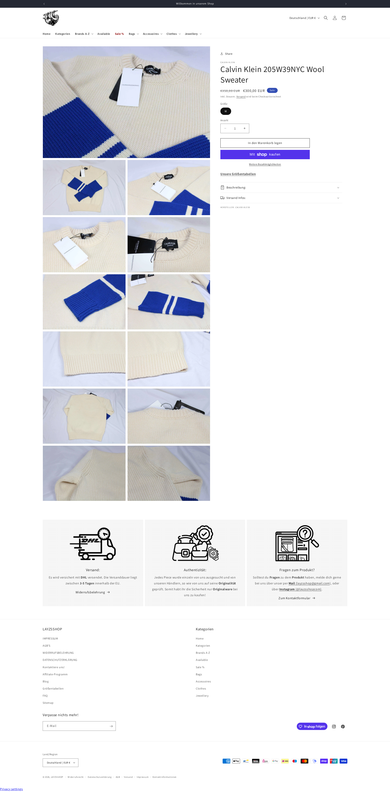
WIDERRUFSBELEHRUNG (58, 653)
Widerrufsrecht (76, 776)
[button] (84, 33)
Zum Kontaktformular (294, 598)
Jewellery (202, 695)
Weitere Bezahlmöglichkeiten (265, 164)
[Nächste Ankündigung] (345, 4)
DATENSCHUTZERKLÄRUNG (60, 660)
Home (200, 638)
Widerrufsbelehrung (90, 592)
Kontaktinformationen (165, 776)
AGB (118, 776)
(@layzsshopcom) (300, 589)
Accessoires (203, 681)
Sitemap (48, 703)
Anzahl (224, 120)
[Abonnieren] (111, 726)
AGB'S (46, 645)
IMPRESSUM (50, 638)
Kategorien (203, 645)
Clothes (201, 688)
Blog (46, 681)
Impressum (142, 776)
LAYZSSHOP (57, 776)
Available (202, 660)
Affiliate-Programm (55, 674)
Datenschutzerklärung (100, 776)
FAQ (45, 695)
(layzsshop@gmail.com (309, 583)
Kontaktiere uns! (54, 667)
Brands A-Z (203, 653)
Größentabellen (53, 688)
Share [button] (229, 54)
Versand (241, 96)
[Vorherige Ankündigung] (44, 4)
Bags (199, 674)
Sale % (200, 667)
